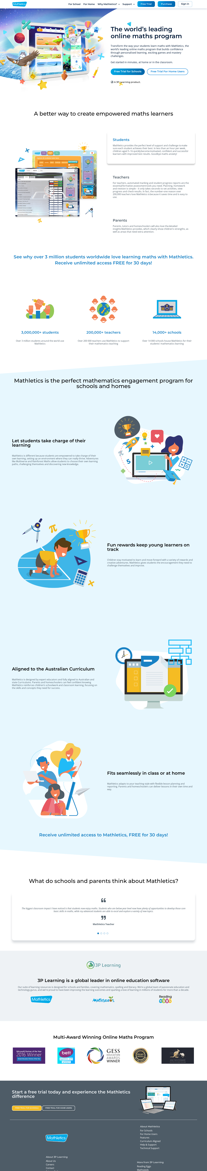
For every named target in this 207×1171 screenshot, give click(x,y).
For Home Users (148, 1134)
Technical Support (149, 1148)
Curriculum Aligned (150, 1141)
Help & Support (148, 1144)
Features (144, 1137)
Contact (50, 1168)
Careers (50, 1164)
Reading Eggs (144, 1166)
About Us (51, 1161)
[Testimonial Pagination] (98, 933)
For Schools (146, 1130)
